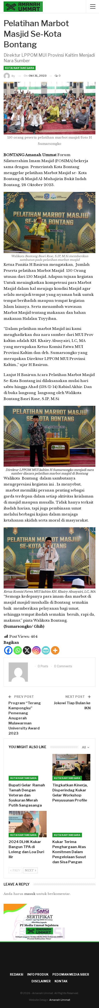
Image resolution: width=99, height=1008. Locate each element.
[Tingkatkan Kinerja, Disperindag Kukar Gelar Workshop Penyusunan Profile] (71, 767)
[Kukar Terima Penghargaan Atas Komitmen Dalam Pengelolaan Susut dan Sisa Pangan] (71, 824)
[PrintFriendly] (46, 650)
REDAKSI (16, 974)
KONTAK (61, 981)
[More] (55, 650)
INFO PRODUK (38, 974)
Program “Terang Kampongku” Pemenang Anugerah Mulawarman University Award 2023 (24, 718)
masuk (29, 894)
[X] (27, 650)
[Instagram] (36, 650)
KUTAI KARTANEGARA (19, 68)
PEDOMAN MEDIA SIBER (70, 974)
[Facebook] (8, 650)
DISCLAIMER (41, 981)
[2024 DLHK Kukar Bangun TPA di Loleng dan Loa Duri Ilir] (28, 824)
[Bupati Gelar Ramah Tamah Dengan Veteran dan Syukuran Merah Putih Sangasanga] (28, 767)
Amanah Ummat (59, 1000)
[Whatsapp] (17, 650)
